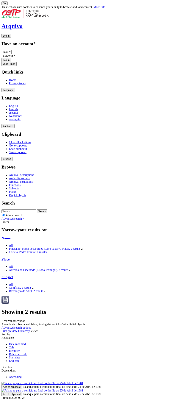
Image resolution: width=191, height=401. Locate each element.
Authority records (19, 178)
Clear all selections (20, 142)
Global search (13, 215)
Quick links (9, 64)
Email (6, 52)
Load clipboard (18, 148)
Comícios (20, 287)
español (13, 112)
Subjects (14, 188)
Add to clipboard (12, 387)
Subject (7, 277)
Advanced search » (12, 218)
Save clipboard (17, 152)
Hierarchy (24, 331)
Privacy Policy (17, 83)
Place (5, 259)
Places (12, 191)
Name (5, 238)
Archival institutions (21, 181)
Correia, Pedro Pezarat (28, 252)
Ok (4, 3)
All (11, 245)
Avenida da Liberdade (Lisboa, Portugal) (38, 270)
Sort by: (6, 334)
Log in (6, 35)
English (13, 105)
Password (8, 55)
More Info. (99, 7)
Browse (7, 158)
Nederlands (15, 116)
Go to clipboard (18, 145)
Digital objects (17, 195)
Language (8, 90)
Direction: (7, 367)
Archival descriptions (21, 175)
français (13, 109)
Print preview (9, 331)
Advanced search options (16, 327)
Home (12, 80)
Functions (15, 185)
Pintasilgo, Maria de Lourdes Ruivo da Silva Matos (44, 248)
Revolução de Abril (26, 291)
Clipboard (8, 126)
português (15, 119)
